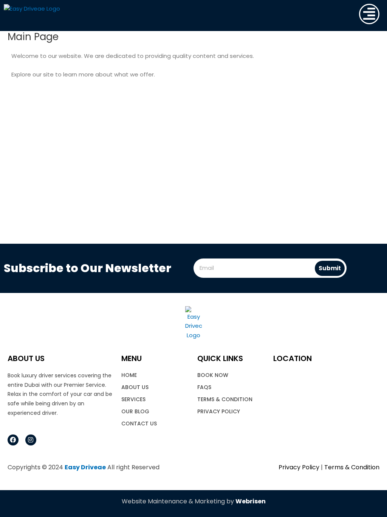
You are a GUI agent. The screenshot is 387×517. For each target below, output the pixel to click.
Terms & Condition (224, 399)
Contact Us (139, 423)
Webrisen (250, 501)
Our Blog (135, 411)
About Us (135, 387)
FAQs (204, 387)
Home (129, 375)
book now (212, 375)
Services (133, 399)
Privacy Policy (218, 411)
